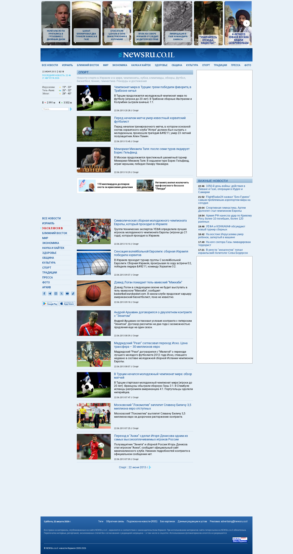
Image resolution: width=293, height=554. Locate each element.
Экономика (119, 65)
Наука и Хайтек (141, 65)
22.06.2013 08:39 (122, 335)
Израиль (67, 65)
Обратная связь (115, 521)
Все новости (50, 65)
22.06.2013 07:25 (122, 428)
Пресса (235, 65)
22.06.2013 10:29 (122, 172)
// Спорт (135, 110)
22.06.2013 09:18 (122, 302)
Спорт (206, 65)
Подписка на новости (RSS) (142, 521)
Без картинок (167, 521)
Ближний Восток (88, 65)
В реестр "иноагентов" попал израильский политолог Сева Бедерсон (223, 251)
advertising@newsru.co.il (234, 521)
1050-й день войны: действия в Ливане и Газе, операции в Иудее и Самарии (221, 189)
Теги (100, 521)
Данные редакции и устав (192, 521)
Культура (192, 65)
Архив (46, 287)
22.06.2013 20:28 (122, 110)
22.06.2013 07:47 (122, 397)
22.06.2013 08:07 (122, 366)
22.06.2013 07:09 (122, 459)
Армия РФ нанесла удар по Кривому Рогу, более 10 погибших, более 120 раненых (225, 218)
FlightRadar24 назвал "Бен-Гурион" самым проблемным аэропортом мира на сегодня (224, 199)
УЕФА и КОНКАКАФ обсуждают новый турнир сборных (221, 228)
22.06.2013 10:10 (122, 244)
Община (177, 65)
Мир (105, 65)
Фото (247, 65)
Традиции (220, 65)
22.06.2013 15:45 (122, 141)
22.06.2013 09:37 (122, 275)
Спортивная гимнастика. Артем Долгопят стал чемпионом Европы (222, 209)
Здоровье (161, 65)
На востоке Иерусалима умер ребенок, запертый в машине (220, 236)
